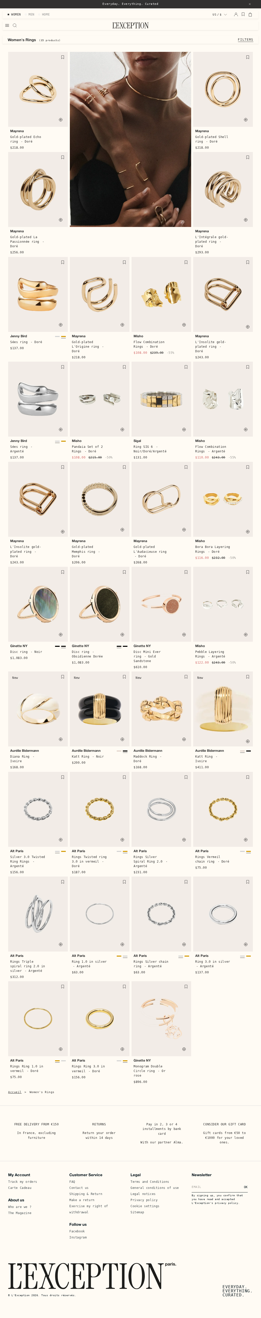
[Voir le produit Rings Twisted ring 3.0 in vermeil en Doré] (63, 853)
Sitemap (137, 1212)
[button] (249, 4)
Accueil (15, 1092)
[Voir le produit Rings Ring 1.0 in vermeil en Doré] (119, 957)
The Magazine (19, 1213)
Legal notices (143, 1194)
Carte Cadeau (19, 1188)
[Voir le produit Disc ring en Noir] (63, 648)
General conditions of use (154, 1188)
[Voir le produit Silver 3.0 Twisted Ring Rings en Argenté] (57, 853)
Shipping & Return (85, 1194)
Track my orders (22, 1182)
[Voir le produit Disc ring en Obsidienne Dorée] (57, 648)
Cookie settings (145, 1206)
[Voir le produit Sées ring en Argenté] (57, 338)
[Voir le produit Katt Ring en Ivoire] (119, 752)
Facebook (77, 1231)
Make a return (82, 1200)
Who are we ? (19, 1207)
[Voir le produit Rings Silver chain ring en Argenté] (242, 853)
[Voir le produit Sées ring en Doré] (63, 338)
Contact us (79, 1188)
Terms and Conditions (149, 1182)
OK (246, 1187)
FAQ (72, 1182)
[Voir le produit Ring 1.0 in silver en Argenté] (125, 957)
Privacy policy (144, 1200)
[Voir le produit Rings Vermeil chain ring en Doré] (248, 853)
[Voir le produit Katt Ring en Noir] (125, 752)
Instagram (78, 1237)
